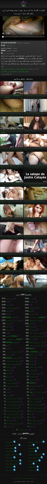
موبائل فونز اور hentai (13, 417)
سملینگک (8, 370)
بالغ (7, 392)
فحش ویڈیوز (9, 299)
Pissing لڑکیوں (10, 336)
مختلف (31, 426)
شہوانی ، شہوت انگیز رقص (13, 361)
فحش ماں (31, 364)
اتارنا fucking (10, 317)
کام (6, 302)
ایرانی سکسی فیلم (12, 461)
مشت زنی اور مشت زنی (8, 71)
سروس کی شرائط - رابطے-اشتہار (23, 478)
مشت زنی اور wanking (13, 358)
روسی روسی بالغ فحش (36, 411)
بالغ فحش (32, 314)
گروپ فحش (8, 330)
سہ (29, 305)
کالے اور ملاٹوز (34, 355)
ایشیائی (32, 370)
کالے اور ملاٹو (34, 401)
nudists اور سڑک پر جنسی (13, 339)
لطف (6, 345)
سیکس (30, 445)
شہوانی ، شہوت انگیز (36, 342)
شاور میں (15, 69)
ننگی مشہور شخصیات (12, 364)
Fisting (31, 348)
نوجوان (8, 305)
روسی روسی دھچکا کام (13, 423)
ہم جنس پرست (9, 380)
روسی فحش (32, 302)
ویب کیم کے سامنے (35, 398)
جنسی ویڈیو (33, 380)
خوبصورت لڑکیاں (35, 320)
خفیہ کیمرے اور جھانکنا (37, 345)
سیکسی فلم (32, 448)
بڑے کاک (31, 327)
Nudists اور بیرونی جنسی (37, 317)
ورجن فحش (8, 426)
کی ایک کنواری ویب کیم (13, 414)
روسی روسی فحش (10, 386)
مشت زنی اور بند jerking (37, 392)
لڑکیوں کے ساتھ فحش (36, 405)
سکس (23, 1)
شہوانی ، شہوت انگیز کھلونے (37, 333)
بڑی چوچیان (23, 69)
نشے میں (8, 327)
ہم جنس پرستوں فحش (36, 420)
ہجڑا (30, 395)
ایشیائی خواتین (35, 373)
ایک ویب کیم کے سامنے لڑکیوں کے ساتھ (13, 405)
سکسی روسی (9, 470)
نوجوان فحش (9, 420)
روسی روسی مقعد (34, 423)
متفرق (7, 373)
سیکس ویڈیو (9, 448)
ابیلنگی (8, 377)
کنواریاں (9, 355)
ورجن (30, 414)
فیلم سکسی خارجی (11, 445)
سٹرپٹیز (32, 358)
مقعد (7, 314)
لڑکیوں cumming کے (36, 352)
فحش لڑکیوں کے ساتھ (12, 401)
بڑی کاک (8, 311)
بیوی (30, 389)
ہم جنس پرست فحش (23, 430)
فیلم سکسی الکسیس (35, 442)
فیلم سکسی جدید (34, 457)
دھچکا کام (32, 377)
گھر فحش (31, 299)
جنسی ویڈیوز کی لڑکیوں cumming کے (13, 411)
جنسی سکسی (9, 457)
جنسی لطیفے (9, 367)
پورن (30, 464)
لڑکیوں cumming (11, 342)
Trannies (32, 383)
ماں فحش (31, 361)
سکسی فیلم (9, 442)
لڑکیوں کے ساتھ (11, 308)
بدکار (31, 323)
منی (6, 389)
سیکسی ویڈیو (33, 461)
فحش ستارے (20, 71)
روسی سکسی (32, 470)
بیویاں (8, 323)
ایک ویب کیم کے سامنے (37, 336)
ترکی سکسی (9, 467)
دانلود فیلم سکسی (12, 464)
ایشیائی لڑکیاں (35, 386)
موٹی (7, 348)
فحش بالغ (8, 395)
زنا (6, 333)
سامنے (31, 417)
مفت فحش (31, 451)
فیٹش (30, 311)
